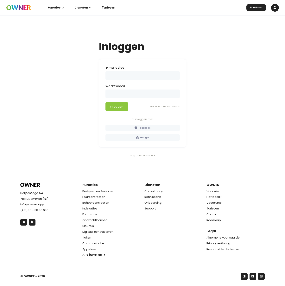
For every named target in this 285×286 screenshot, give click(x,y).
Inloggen (116, 106)
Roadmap (213, 220)
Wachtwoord (115, 86)
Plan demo (256, 7)
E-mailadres (114, 67)
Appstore (89, 249)
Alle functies (92, 255)
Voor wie (212, 191)
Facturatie (89, 214)
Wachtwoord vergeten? (164, 106)
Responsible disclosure (222, 249)
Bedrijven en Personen (98, 191)
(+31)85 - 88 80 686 (34, 210)
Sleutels (88, 226)
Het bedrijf (214, 197)
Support (150, 208)
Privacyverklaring (218, 243)
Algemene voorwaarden (223, 237)
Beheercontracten (95, 203)
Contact (212, 214)
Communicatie (93, 243)
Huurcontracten (93, 197)
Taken (86, 237)
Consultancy (153, 191)
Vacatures (214, 203)
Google (144, 137)
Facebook (144, 127)
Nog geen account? (142, 155)
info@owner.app (32, 204)
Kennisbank (152, 197)
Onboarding (153, 203)
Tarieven (108, 7)
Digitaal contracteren (97, 232)
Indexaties (89, 208)
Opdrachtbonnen (94, 220)
